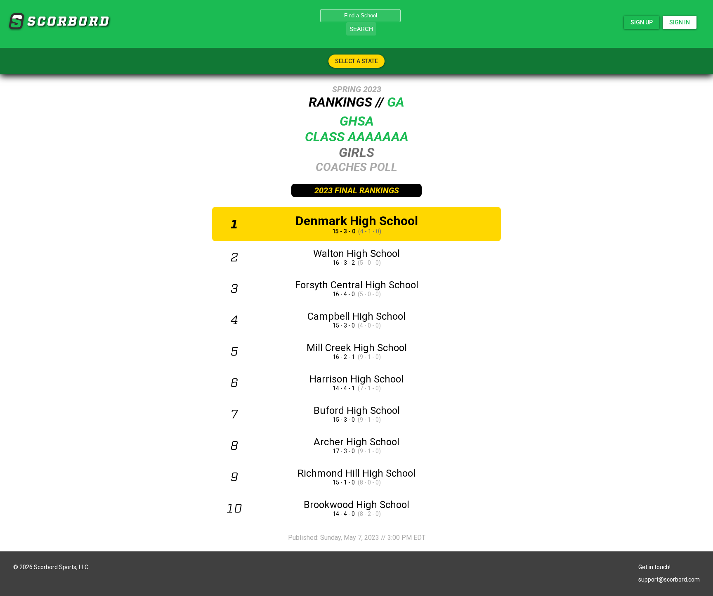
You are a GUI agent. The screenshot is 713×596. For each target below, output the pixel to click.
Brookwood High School (356, 505)
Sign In (679, 22)
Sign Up (641, 22)
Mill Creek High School (357, 348)
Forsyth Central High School (356, 285)
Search (361, 29)
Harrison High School (356, 379)
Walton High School (356, 253)
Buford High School (357, 410)
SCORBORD (16, 21)
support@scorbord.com (669, 579)
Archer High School (356, 442)
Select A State (356, 61)
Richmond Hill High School (356, 473)
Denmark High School (356, 221)
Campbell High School (356, 316)
